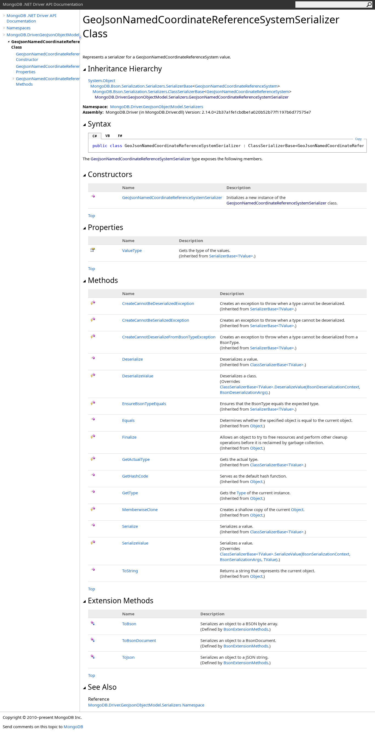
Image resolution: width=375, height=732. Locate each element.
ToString (130, 570)
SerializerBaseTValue (231, 256)
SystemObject (101, 80)
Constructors (110, 174)
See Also (102, 687)
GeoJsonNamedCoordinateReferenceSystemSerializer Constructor (48, 56)
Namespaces (18, 27)
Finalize (129, 437)
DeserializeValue (137, 375)
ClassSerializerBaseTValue (277, 364)
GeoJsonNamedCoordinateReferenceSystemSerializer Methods (48, 81)
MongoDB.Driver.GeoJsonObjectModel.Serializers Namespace (146, 705)
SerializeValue (135, 543)
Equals (128, 420)
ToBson (129, 623)
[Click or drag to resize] (81, 37)
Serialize (130, 526)
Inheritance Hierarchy (125, 69)
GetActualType (136, 459)
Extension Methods (120, 600)
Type (241, 492)
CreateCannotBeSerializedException (155, 320)
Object (256, 425)
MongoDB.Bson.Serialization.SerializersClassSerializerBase (148, 91)
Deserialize (132, 359)
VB (107, 135)
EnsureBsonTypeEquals (144, 403)
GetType (130, 492)
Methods (103, 280)
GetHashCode (135, 476)
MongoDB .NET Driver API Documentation (31, 18)
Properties (105, 227)
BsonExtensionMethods (245, 629)
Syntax (99, 124)
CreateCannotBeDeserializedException (158, 303)
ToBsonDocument (139, 640)
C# (95, 136)
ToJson (128, 657)
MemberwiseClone (140, 509)
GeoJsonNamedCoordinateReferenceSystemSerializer (172, 197)
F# (120, 135)
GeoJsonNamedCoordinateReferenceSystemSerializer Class (45, 44)
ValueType (132, 250)
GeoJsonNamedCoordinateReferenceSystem (236, 86)
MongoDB (73, 726)
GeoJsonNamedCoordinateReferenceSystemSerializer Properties (48, 68)
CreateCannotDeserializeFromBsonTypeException (169, 337)
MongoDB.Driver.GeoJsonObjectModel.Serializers (43, 34)
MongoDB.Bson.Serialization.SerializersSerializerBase (141, 86)
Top (91, 215)
